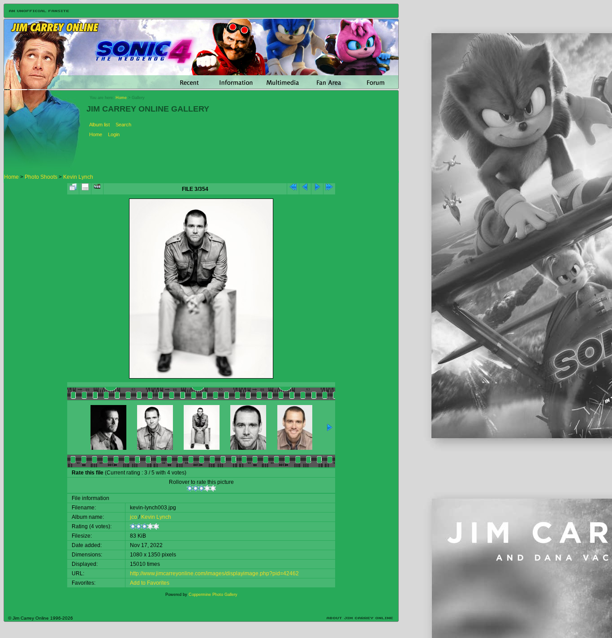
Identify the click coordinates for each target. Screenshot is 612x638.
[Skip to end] (329, 188)
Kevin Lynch (78, 177)
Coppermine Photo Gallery (213, 594)
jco (133, 517)
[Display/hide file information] (85, 188)
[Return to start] (293, 188)
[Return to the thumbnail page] (73, 188)
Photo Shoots (41, 177)
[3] (201, 488)
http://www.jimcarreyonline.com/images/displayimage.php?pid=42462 (214, 573)
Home (121, 97)
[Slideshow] (97, 188)
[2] (195, 488)
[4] (207, 488)
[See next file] (317, 188)
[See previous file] (305, 188)
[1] (190, 488)
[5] (213, 488)
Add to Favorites (149, 583)
